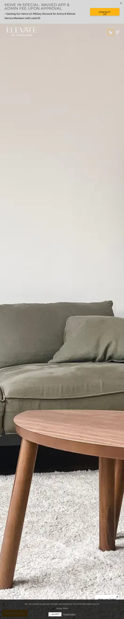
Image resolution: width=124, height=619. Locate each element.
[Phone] (111, 32)
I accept (55, 614)
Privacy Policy (69, 614)
